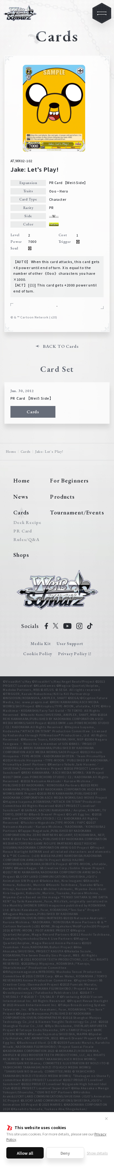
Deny (65, 1153)
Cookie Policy (37, 653)
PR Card (22, 531)
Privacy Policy (72, 653)
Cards (33, 412)
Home (11, 451)
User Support (70, 643)
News (20, 496)
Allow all (25, 1153)
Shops (21, 554)
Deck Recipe (26, 522)
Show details (97, 1152)
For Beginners (69, 480)
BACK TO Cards (61, 346)
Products (62, 496)
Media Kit (41, 643)
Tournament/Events (77, 512)
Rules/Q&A (26, 539)
